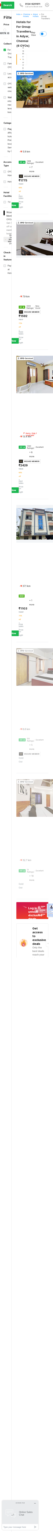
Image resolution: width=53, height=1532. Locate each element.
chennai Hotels (26, 15)
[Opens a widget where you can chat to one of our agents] (20, 1515)
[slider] (4, 30)
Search (7, 5)
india (18, 14)
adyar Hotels (36, 15)
